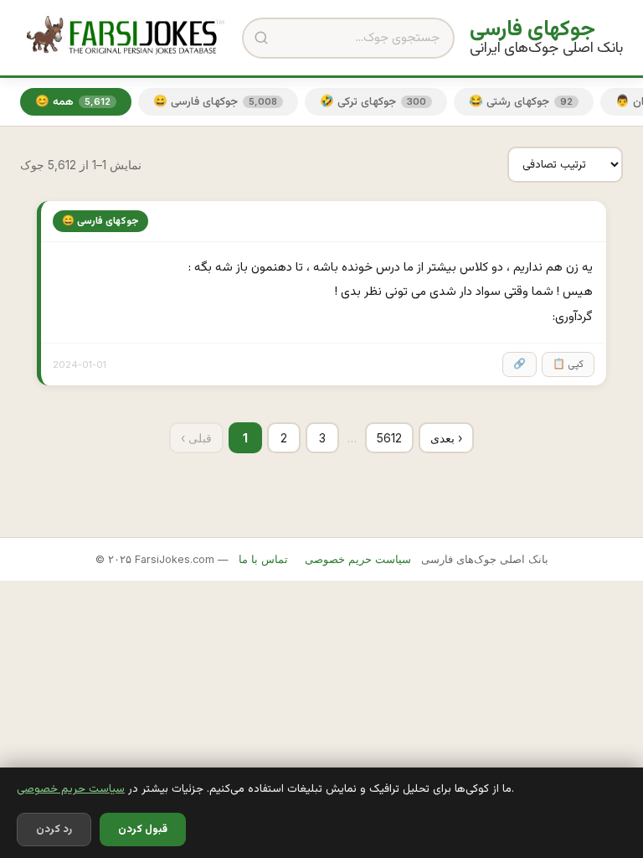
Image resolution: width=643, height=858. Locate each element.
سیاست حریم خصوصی (71, 789)
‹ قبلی (196, 438)
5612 (389, 438)
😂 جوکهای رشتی (521, 102)
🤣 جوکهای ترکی (373, 102)
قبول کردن (142, 829)
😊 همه (73, 102)
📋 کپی (568, 364)
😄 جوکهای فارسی (215, 102)
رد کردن (54, 829)
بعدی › (446, 438)
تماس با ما (263, 559)
